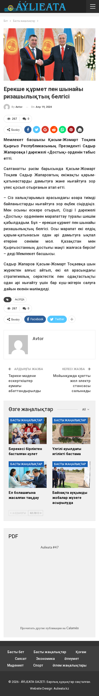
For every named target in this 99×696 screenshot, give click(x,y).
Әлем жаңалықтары (70, 665)
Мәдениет (15, 665)
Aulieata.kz (61, 688)
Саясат (20, 659)
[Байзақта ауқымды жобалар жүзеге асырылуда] (71, 474)
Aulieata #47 (50, 547)
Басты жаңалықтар (26, 420)
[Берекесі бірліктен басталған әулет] (28, 430)
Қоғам (81, 652)
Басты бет (15, 652)
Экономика (45, 659)
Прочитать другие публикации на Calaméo (49, 628)
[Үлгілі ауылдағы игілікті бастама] (71, 430)
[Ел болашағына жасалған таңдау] (28, 474)
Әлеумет (71, 659)
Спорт (38, 665)
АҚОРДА (19, 299)
